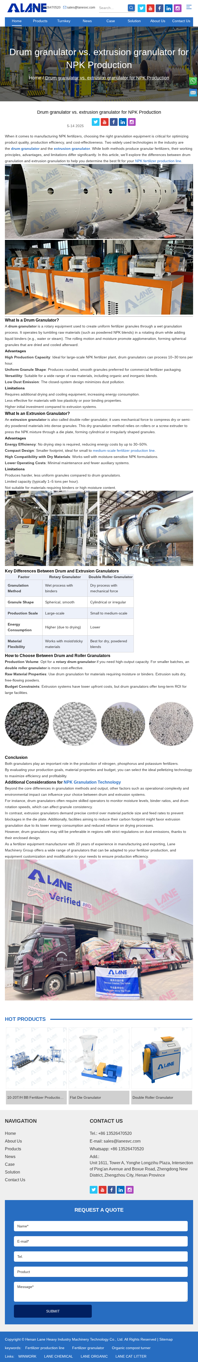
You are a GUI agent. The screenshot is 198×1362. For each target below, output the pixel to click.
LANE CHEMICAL (58, 1356)
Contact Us (181, 21)
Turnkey (63, 21)
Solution (134, 21)
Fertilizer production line (44, 1348)
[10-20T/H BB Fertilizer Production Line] (36, 1058)
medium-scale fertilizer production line (124, 450)
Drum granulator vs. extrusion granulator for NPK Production (99, 58)
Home (17, 21)
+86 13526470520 (127, 1149)
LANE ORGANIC (94, 1356)
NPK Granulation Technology (92, 782)
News (87, 21)
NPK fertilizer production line (158, 161)
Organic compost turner (131, 1348)
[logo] (27, 8)
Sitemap (166, 1339)
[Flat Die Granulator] (99, 1058)
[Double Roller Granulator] (161, 1058)
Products (40, 21)
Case (110, 21)
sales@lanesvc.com (81, 7)
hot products (25, 1019)
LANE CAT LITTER (131, 1356)
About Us (157, 21)
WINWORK (27, 1356)
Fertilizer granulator (88, 1348)
